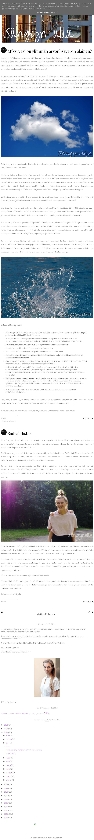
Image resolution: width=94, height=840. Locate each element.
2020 (6, 795)
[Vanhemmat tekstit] (92, 612)
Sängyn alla (43, 838)
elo (7, 746)
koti (3, 713)
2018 (6, 803)
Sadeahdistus (20, 433)
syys (8, 743)
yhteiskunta (11, 421)
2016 (6, 810)
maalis (8, 772)
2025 (6, 728)
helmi (8, 776)
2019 (6, 799)
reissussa (23, 713)
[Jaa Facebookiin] (86, 418)
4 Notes (4, 418)
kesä (8, 761)
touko (8, 765)
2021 (6, 792)
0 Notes (4, 601)
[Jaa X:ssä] (84, 418)
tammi (8, 780)
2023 (6, 784)
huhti (8, 769)
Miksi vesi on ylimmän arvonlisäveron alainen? (50, 51)
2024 (6, 732)
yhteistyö (40, 714)
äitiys (47, 713)
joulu (8, 735)
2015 (6, 814)
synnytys (32, 714)
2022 (6, 788)
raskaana (14, 713)
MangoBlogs (58, 838)
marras (9, 739)
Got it (54, 12)
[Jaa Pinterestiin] (88, 418)
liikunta (7, 714)
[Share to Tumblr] (92, 418)
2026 (6, 725)
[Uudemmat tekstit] (89, 612)
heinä (8, 758)
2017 (6, 806)
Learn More (43, 12)
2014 (6, 817)
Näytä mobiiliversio (45, 614)
